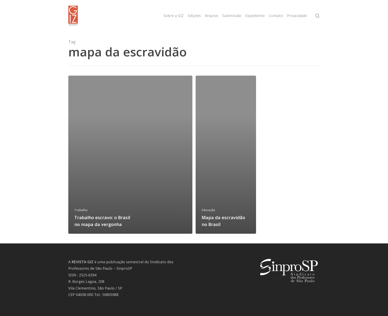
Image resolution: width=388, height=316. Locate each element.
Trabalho (81, 210)
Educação (208, 210)
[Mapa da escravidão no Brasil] (226, 155)
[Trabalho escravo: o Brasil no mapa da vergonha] (130, 155)
